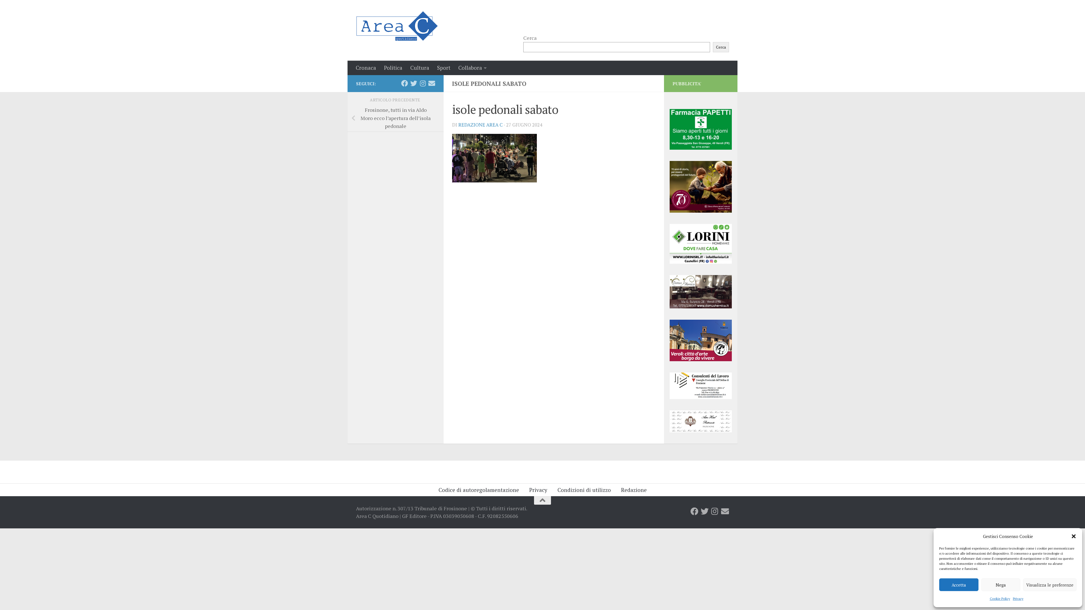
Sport (443, 67)
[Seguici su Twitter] (413, 83)
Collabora (470, 67)
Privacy (1018, 598)
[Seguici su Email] (431, 83)
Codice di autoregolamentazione (479, 489)
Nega (1001, 585)
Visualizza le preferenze (1049, 585)
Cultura (419, 67)
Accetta (959, 585)
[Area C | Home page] (397, 26)
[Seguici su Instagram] (422, 83)
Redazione (634, 489)
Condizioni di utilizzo (584, 489)
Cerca (530, 37)
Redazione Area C (480, 125)
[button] (1074, 536)
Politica (393, 67)
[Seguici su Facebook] (404, 83)
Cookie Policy (1000, 598)
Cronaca (366, 67)
